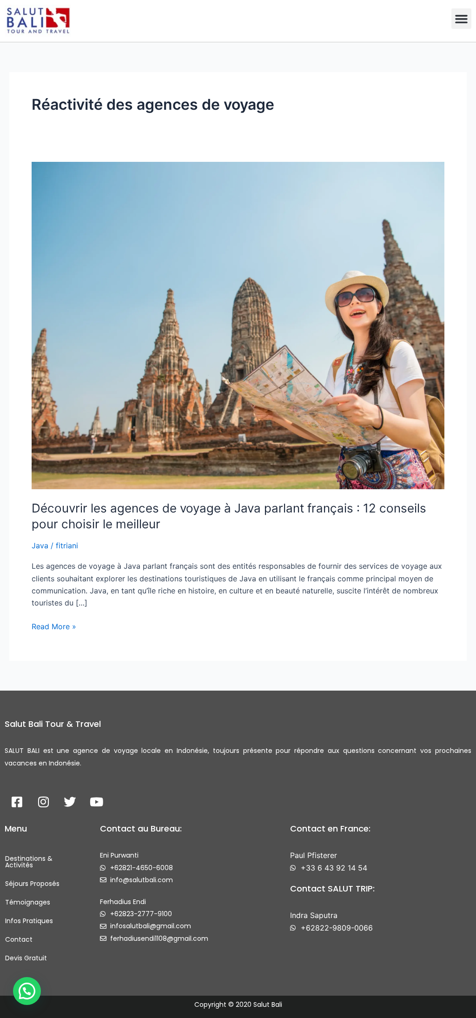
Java (40, 545)
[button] (461, 18)
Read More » (54, 625)
